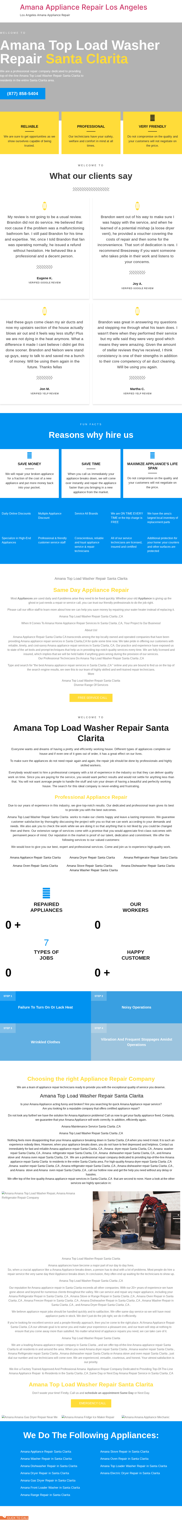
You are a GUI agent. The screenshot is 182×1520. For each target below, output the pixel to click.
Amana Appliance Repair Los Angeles (83, 7)
